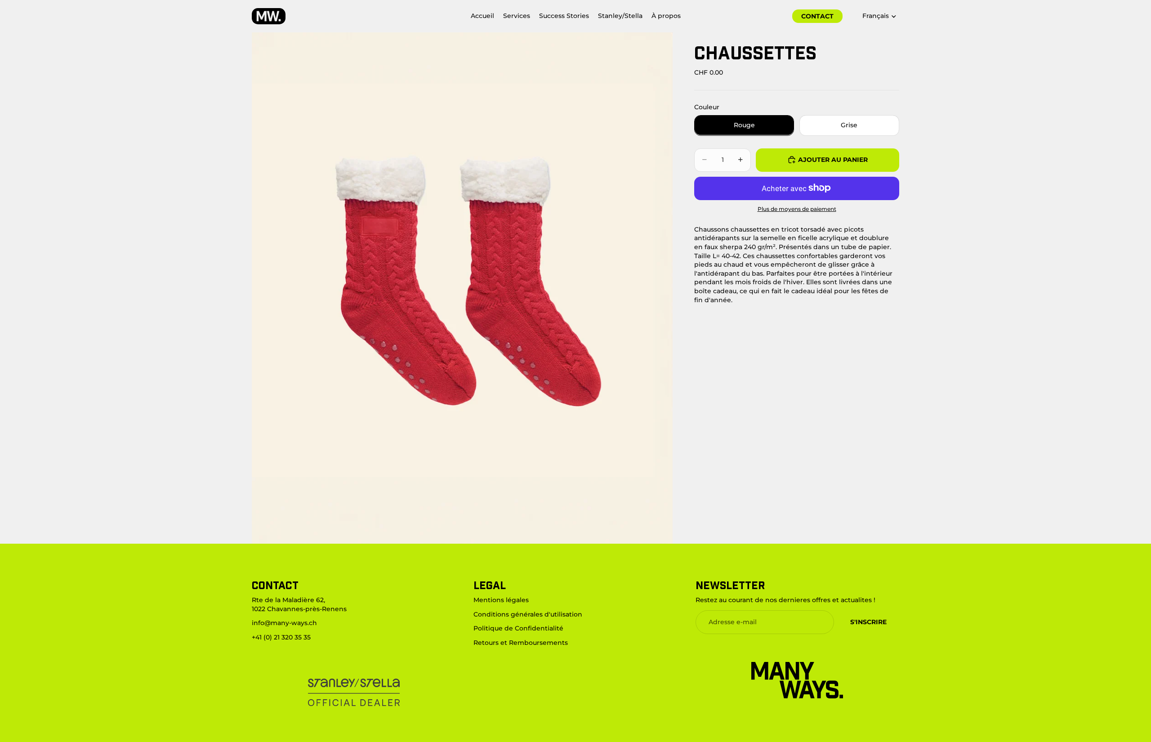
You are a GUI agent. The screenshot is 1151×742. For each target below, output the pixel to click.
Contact (817, 16)
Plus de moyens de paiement (797, 209)
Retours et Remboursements (520, 643)
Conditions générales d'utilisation (527, 614)
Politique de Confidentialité (518, 629)
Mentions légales (501, 600)
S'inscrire (868, 622)
